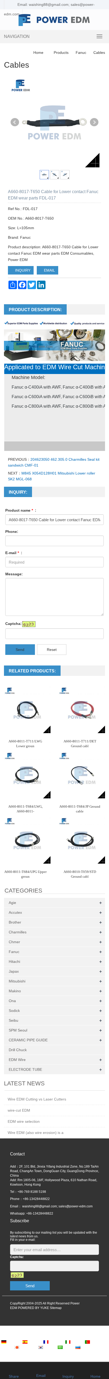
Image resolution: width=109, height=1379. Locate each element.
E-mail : (13, 553)
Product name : (20, 510)
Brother (15, 922)
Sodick (14, 1010)
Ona (12, 1001)
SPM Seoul (18, 1030)
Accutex (15, 912)
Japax (14, 971)
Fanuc (81, 52)
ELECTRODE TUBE (25, 1069)
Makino (15, 991)
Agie (12, 903)
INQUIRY (22, 270)
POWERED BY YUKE (34, 1308)
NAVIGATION (17, 36)
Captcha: (13, 623)
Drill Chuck (18, 1050)
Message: (14, 574)
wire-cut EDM (19, 1110)
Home (38, 52)
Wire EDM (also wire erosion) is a (35, 1132)
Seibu (13, 1020)
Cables (98, 52)
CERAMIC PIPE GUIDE (28, 1040)
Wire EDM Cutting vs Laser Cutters (37, 1099)
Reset (52, 649)
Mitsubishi (17, 981)
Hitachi (14, 961)
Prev (15, 122)
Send (20, 649)
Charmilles (17, 932)
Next (94, 122)
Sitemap (56, 1308)
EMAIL (49, 270)
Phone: (11, 531)
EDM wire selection (24, 1121)
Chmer (14, 942)
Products (61, 52)
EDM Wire (17, 1060)
